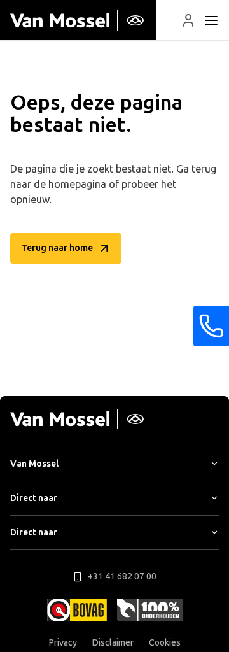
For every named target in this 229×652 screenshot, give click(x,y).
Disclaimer (113, 642)
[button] (188, 20)
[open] (211, 20)
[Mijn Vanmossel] (188, 20)
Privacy (63, 642)
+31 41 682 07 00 (122, 576)
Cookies (165, 642)
